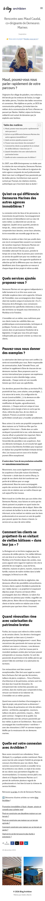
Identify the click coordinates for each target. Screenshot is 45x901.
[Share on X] (17, 843)
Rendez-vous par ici (31, 39)
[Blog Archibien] (18, 8)
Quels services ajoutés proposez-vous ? (19, 140)
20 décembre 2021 (9, 850)
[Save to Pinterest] (21, 843)
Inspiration (22, 34)
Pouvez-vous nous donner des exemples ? (20, 143)
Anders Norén (26, 895)
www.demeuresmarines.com (17, 464)
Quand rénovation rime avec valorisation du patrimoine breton (20, 152)
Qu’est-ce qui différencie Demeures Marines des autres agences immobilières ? (22, 135)
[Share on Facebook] (12, 843)
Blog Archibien (26, 891)
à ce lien (14, 792)
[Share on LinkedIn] (26, 843)
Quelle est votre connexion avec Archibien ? (20, 157)
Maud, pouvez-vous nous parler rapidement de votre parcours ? (22, 129)
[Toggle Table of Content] (37, 125)
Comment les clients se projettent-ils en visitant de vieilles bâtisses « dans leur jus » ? (22, 147)
